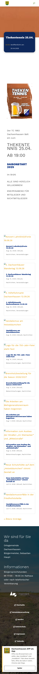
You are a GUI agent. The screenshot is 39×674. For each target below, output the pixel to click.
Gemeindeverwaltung (20, 612)
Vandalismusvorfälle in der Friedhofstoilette (17, 505)
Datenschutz (20, 627)
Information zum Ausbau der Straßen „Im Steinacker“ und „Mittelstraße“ (18, 446)
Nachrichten (10, 254)
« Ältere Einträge (12, 519)
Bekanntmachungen (13, 363)
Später (19, 668)
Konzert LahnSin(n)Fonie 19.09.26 (16, 247)
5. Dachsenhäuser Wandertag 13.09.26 (18, 275)
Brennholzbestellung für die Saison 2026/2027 (18, 384)
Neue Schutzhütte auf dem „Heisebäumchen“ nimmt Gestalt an (17, 479)
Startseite (20, 605)
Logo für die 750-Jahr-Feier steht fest (18, 356)
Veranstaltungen (22, 254)
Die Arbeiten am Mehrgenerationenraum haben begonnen (19, 416)
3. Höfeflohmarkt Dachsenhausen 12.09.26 (16, 303)
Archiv (8, 45)
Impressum (20, 634)
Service (21, 619)
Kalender (20, 641)
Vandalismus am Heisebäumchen (13, 331)
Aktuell (20, 251)
